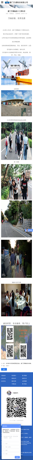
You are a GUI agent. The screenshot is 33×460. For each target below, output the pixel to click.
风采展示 (14, 375)
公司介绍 (3, 378)
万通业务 (3, 375)
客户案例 (24, 375)
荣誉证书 (14, 378)
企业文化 (3, 381)
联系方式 (24, 378)
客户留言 (24, 384)
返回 (4, 369)
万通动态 (14, 384)
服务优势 (14, 381)
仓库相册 (24, 381)
